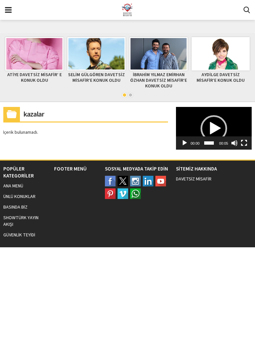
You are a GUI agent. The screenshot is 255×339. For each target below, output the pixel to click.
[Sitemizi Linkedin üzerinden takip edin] (148, 181)
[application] (214, 128)
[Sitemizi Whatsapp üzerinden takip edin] (135, 193)
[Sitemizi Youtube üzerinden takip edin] (160, 181)
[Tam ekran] (244, 143)
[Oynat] (184, 143)
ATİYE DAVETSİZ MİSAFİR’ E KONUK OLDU (34, 78)
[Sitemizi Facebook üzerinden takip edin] (110, 181)
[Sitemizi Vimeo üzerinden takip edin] (123, 193)
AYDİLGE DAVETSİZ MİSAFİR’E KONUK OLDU (221, 78)
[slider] (209, 143)
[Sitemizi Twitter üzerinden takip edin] (123, 181)
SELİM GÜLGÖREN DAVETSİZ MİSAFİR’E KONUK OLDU (96, 78)
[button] (214, 128)
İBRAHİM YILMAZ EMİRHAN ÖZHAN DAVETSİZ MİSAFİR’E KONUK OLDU (158, 80)
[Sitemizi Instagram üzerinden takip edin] (135, 181)
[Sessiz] (234, 143)
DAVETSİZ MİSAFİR (194, 179)
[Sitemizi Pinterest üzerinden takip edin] (110, 193)
